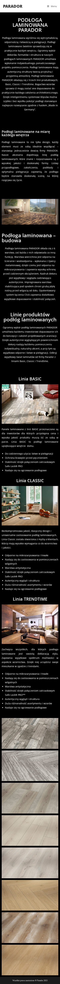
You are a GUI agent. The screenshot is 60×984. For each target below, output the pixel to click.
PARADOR (12, 6)
